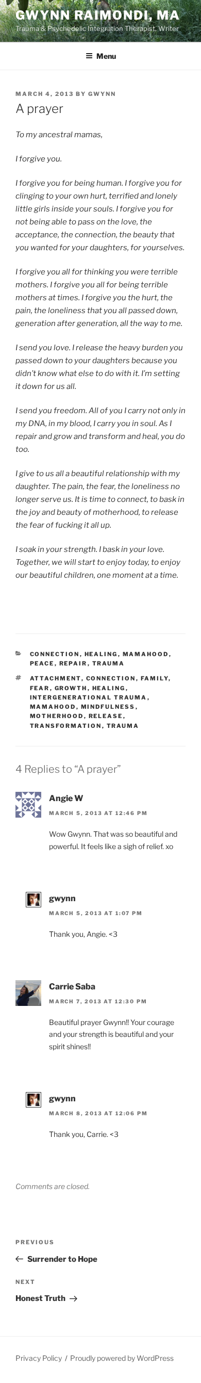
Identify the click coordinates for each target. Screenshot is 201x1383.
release (106, 716)
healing (101, 654)
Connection (55, 654)
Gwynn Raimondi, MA (97, 15)
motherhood (57, 716)
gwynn (102, 93)
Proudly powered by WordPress (122, 1358)
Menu (106, 56)
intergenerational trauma (88, 697)
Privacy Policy (38, 1358)
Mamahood (146, 654)
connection (111, 678)
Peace (42, 663)
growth (71, 688)
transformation (66, 725)
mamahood (53, 706)
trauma (108, 663)
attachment (55, 678)
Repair (73, 663)
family (155, 678)
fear (40, 688)
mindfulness (108, 706)
